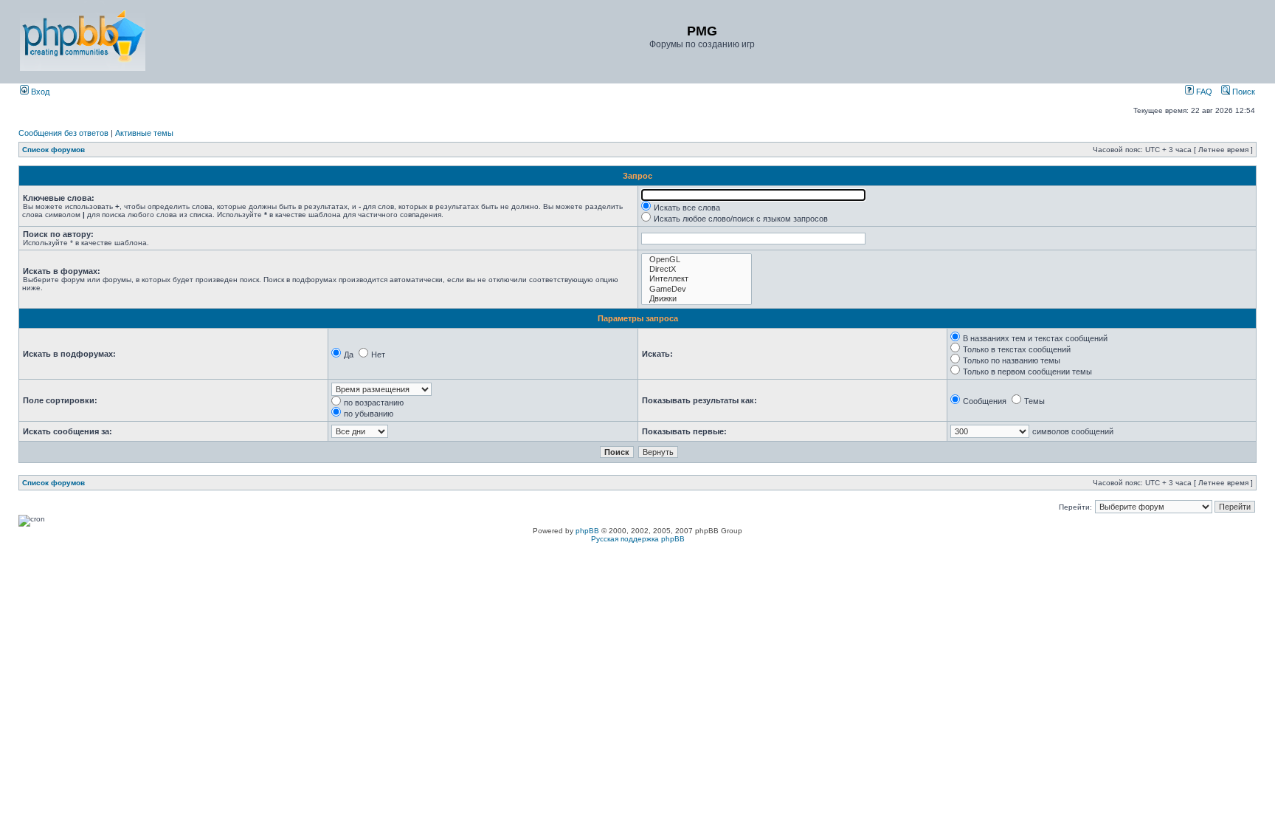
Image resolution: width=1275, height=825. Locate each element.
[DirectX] (696, 269)
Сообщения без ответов (63, 133)
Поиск (1242, 91)
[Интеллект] (696, 279)
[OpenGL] (696, 259)
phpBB (587, 531)
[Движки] (696, 299)
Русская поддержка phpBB (638, 539)
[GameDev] (696, 289)
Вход (39, 91)
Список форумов (53, 150)
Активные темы (144, 133)
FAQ (1203, 91)
